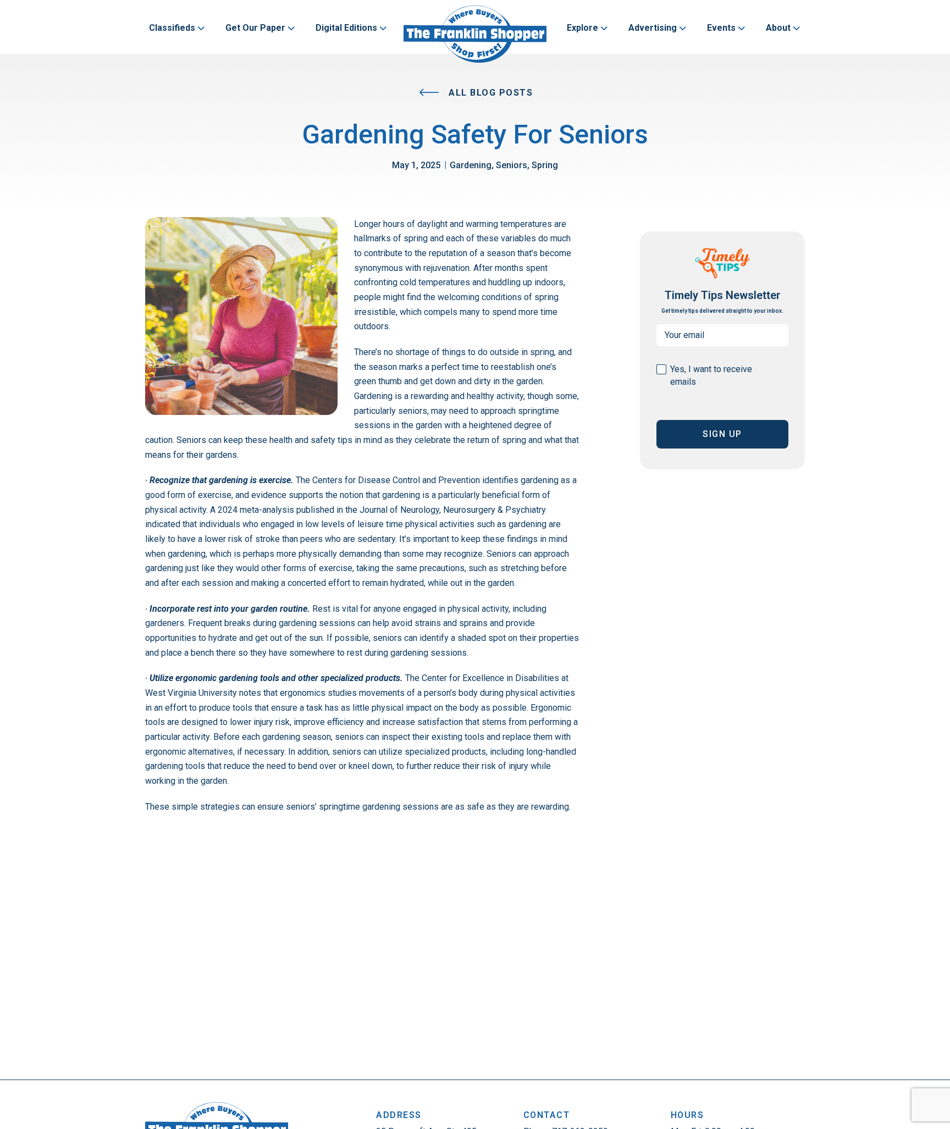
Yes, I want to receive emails (711, 375)
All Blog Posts (489, 92)
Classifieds (172, 28)
